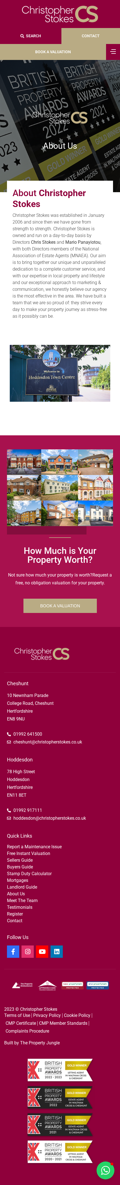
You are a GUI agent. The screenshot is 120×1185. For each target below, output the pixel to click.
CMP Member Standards (63, 1023)
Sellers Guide (20, 860)
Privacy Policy (47, 1015)
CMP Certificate (21, 1023)
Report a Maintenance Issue (34, 846)
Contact (14, 920)
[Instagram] (27, 951)
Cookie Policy (77, 1015)
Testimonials (19, 907)
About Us (16, 893)
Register (15, 914)
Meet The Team (22, 900)
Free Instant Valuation (28, 853)
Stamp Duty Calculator (29, 873)
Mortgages (17, 880)
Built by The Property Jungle (32, 1042)
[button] (105, 1170)
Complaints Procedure (27, 1031)
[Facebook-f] (13, 951)
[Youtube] (42, 951)
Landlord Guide (22, 887)
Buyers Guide (20, 867)
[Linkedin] (57, 951)
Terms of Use (17, 1015)
